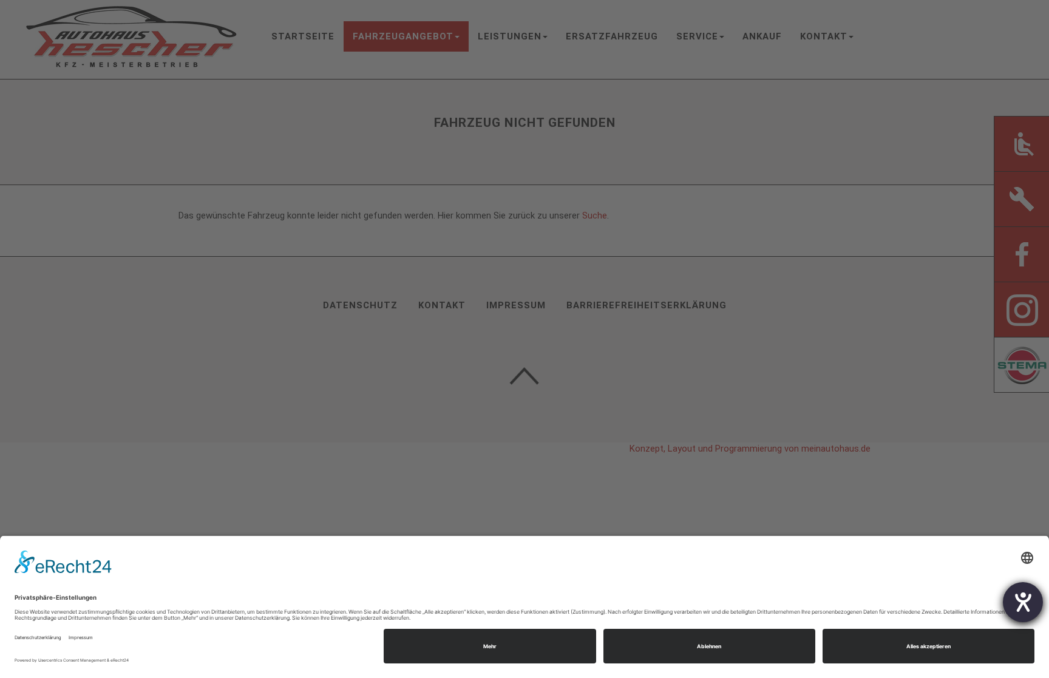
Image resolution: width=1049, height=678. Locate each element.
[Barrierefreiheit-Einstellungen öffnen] (1023, 602)
